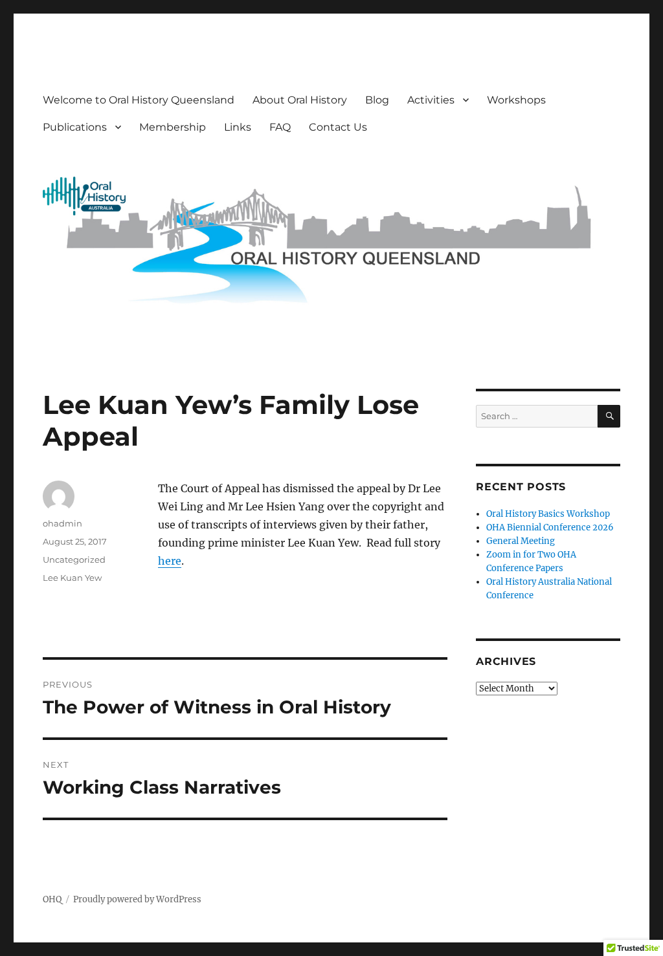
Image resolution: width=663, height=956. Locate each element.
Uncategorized (74, 559)
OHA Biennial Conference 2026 (550, 527)
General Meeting (520, 541)
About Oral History (300, 100)
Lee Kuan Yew (72, 577)
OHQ (52, 899)
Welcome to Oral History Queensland (138, 100)
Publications (75, 127)
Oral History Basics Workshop (548, 513)
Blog (377, 100)
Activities (431, 100)
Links (237, 127)
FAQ (280, 127)
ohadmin (62, 523)
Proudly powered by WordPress (137, 899)
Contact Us (338, 127)
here (169, 560)
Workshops (516, 100)
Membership (172, 127)
